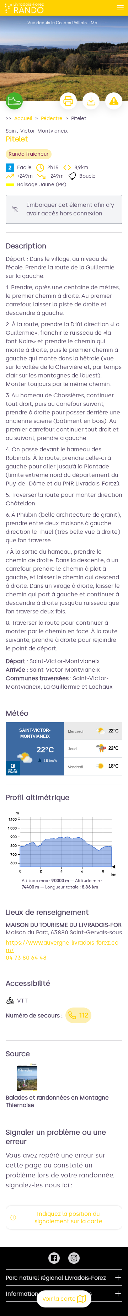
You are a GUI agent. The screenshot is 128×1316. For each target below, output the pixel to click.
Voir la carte (59, 1298)
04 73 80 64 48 (26, 957)
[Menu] (120, 8)
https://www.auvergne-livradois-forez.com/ (62, 946)
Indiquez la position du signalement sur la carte (68, 1217)
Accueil (23, 119)
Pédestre (52, 119)
